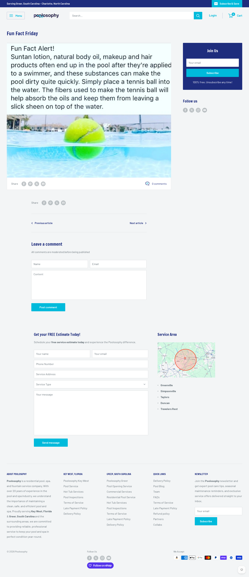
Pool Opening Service (119, 486)
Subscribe (212, 72)
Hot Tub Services (74, 491)
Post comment (48, 307)
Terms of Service (74, 502)
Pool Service (71, 486)
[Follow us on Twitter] (191, 110)
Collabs (157, 524)
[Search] (198, 15)
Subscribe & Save (229, 3)
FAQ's (156, 497)
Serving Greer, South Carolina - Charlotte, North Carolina (38, 3)
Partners (158, 519)
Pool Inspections (73, 497)
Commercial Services (119, 491)
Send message (51, 442)
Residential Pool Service (121, 497)
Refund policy (161, 513)
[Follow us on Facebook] (185, 110)
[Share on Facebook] (24, 183)
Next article (136, 223)
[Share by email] (43, 183)
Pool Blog (158, 486)
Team (156, 491)
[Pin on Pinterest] (30, 183)
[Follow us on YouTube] (204, 110)
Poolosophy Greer (117, 480)
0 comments (159, 183)
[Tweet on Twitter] (36, 183)
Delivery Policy (72, 513)
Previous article (44, 223)
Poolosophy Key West (76, 480)
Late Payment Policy (75, 508)
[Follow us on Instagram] (198, 110)
